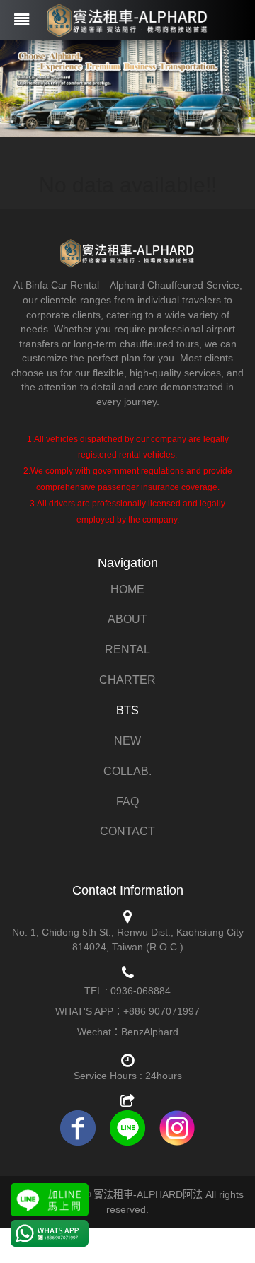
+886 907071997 (161, 1011)
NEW (127, 741)
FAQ (127, 802)
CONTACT (127, 831)
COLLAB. (127, 771)
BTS (127, 710)
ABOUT (127, 619)
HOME (127, 589)
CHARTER (127, 680)
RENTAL (127, 650)
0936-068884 (140, 990)
